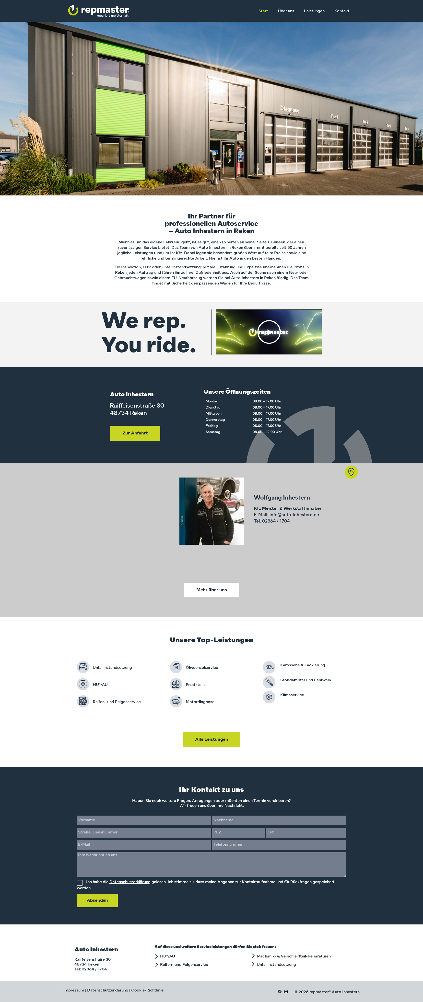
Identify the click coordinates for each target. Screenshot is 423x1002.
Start (263, 11)
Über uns (286, 11)
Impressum (73, 990)
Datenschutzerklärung (130, 882)
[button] (269, 332)
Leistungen (314, 11)
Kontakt (342, 11)
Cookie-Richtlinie (147, 990)
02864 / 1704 (94, 969)
